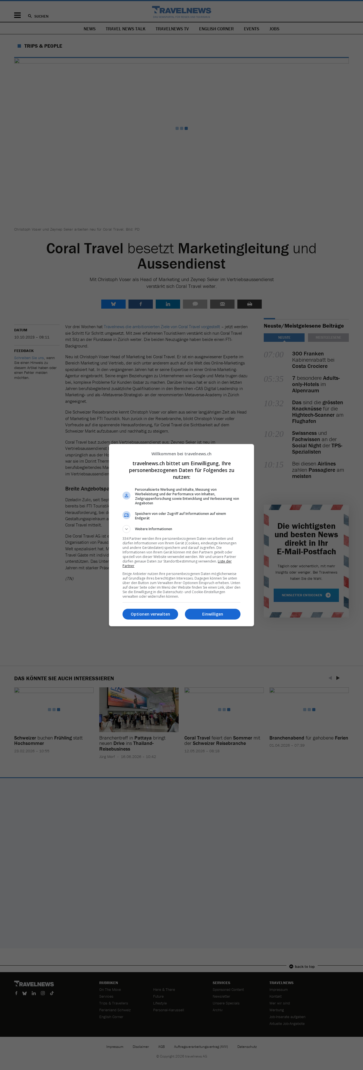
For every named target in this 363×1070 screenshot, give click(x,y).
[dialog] (181, 535)
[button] (181, 529)
